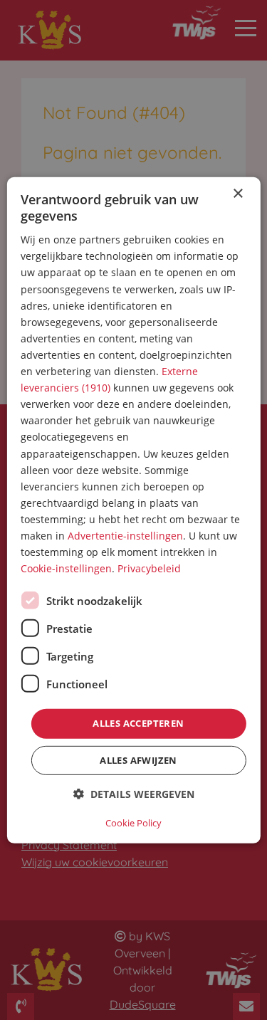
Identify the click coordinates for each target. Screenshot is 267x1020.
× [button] (237, 193)
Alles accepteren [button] (138, 723)
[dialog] (133, 510)
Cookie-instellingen (66, 568)
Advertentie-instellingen (125, 535)
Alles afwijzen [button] (138, 760)
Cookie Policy (133, 822)
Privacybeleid (149, 568)
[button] (133, 794)
